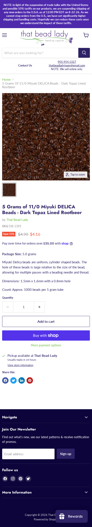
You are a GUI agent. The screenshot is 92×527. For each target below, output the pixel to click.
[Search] (84, 53)
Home (6, 79)
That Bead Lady (17, 220)
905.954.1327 (67, 61)
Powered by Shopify (46, 519)
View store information (20, 365)
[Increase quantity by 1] (39, 306)
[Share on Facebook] (5, 380)
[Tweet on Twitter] (13, 380)
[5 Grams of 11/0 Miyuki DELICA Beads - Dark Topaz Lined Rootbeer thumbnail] (9, 190)
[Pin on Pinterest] (30, 380)
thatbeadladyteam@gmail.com (67, 65)
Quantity (7, 297)
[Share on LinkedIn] (21, 380)
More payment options (46, 345)
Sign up (65, 454)
